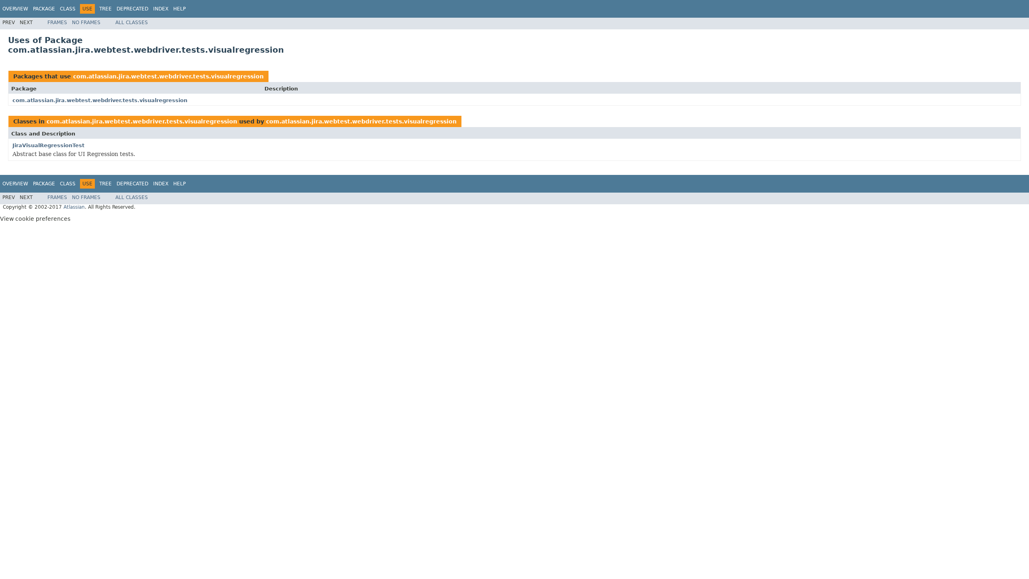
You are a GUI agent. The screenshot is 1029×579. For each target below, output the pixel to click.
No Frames (86, 22)
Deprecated (132, 9)
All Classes (131, 22)
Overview (15, 9)
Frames (57, 22)
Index (160, 9)
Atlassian (74, 207)
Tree (105, 9)
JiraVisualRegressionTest (48, 145)
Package (44, 9)
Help (179, 9)
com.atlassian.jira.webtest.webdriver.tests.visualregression (168, 76)
